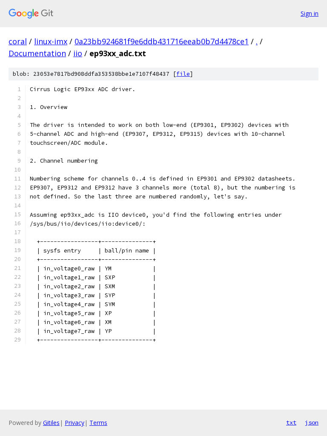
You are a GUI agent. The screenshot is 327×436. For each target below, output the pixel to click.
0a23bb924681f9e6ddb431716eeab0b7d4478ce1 (162, 41)
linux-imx (50, 41)
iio (77, 53)
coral (18, 41)
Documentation (37, 53)
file (183, 73)
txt (291, 422)
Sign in (309, 13)
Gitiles (51, 423)
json (311, 422)
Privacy (74, 423)
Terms (98, 423)
